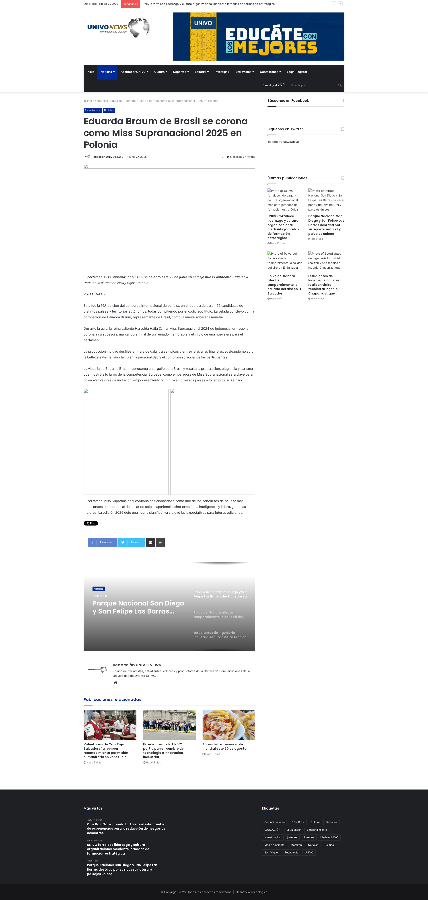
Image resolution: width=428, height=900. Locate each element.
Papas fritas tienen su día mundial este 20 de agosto (224, 746)
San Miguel (271, 852)
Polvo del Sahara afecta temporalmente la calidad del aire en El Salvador (137, 607)
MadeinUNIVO (329, 837)
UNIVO (309, 852)
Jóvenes (308, 837)
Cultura (159, 72)
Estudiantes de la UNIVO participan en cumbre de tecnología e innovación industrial (163, 750)
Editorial (200, 72)
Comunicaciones (274, 822)
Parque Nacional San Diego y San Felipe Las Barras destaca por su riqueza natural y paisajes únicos (326, 225)
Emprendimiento (317, 829)
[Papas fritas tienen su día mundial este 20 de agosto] (228, 725)
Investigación (272, 837)
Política (329, 845)
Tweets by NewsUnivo (283, 141)
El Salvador (294, 829)
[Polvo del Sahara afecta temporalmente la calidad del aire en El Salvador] (286, 261)
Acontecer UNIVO (133, 72)
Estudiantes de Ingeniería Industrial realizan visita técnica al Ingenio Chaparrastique (324, 285)
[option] (169, 606)
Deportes (179, 72)
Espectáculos (93, 110)
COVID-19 (298, 822)
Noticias (106, 72)
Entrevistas (243, 72)
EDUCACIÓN (272, 829)
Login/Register (297, 72)
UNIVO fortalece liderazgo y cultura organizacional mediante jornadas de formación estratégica (283, 227)
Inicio (90, 72)
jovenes (292, 837)
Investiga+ (222, 72)
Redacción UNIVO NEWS (107, 156)
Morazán (296, 845)
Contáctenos (269, 72)
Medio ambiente (274, 845)
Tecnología (291, 852)
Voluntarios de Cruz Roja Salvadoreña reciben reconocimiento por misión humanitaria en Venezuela (106, 750)
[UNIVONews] (117, 28)
